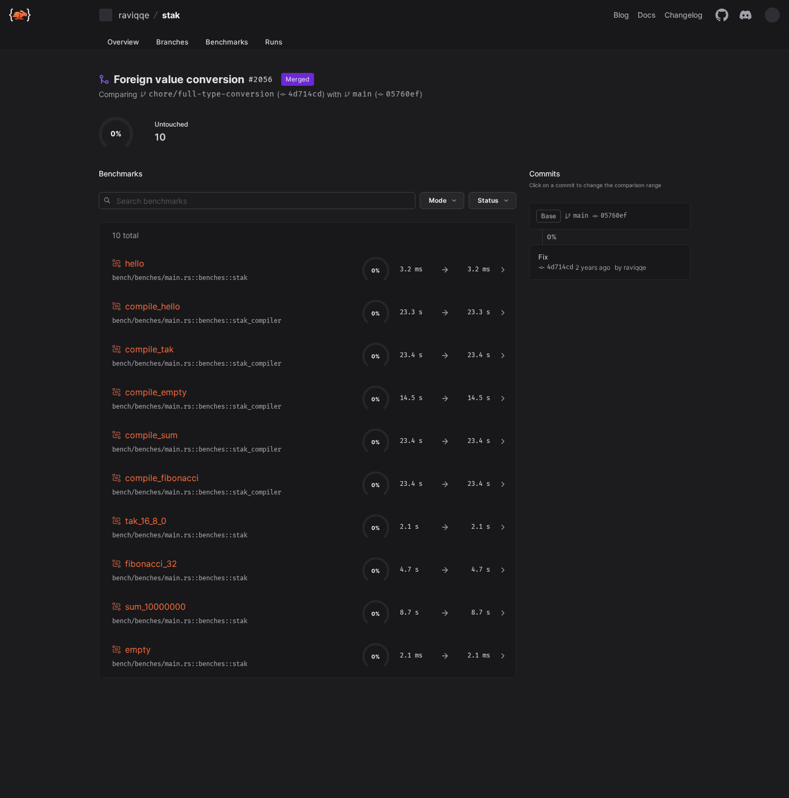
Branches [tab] (172, 42)
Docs (647, 14)
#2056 (261, 79)
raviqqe (134, 15)
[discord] (745, 15)
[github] (722, 15)
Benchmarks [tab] (227, 42)
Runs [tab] (273, 42)
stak (171, 15)
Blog (621, 14)
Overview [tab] (123, 42)
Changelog (683, 14)
